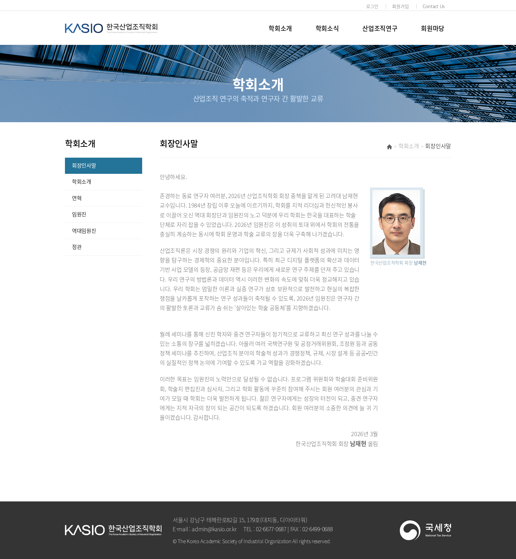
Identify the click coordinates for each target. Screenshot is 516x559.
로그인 (372, 6)
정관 (76, 247)
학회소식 (327, 28)
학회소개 (280, 28)
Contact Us (434, 6)
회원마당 (432, 28)
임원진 (79, 214)
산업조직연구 (379, 28)
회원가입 (400, 6)
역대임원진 (84, 231)
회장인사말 (84, 165)
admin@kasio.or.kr (214, 529)
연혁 (76, 198)
